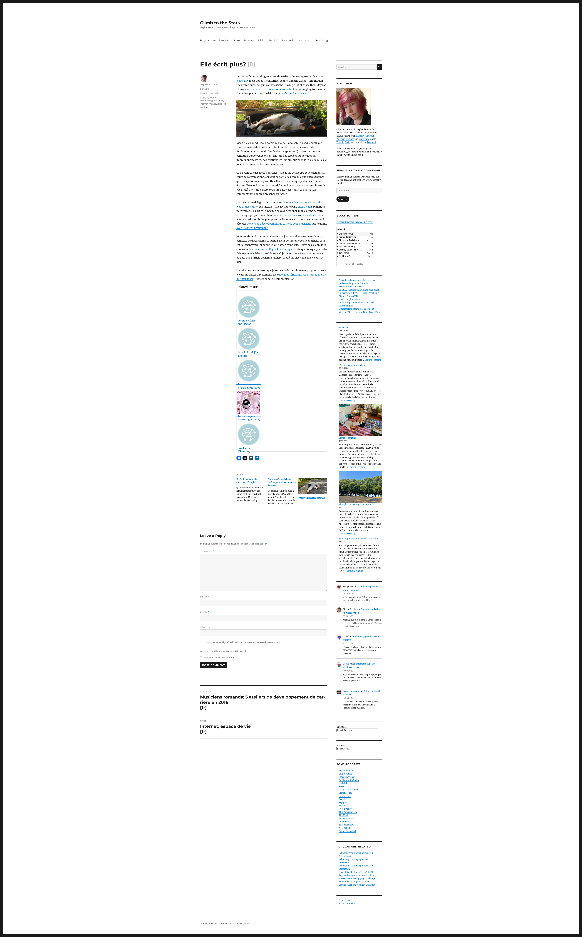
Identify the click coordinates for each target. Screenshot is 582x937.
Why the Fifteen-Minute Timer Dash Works (360, 312)
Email (204, 612)
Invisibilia (343, 783)
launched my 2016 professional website (267, 89)
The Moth (343, 815)
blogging (204, 97)
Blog (203, 40)
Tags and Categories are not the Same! (357, 875)
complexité (205, 100)
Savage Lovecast (347, 777)
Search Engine (346, 305)
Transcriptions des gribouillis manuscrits (359, 538)
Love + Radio (345, 796)
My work (214, 93)
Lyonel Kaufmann (351, 691)
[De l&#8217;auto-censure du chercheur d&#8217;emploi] (252, 491)
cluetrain (214, 97)
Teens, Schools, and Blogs (351, 286)
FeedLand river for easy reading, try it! (354, 222)
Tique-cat (343, 327)
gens (214, 100)
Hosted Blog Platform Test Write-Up (356, 872)
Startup (342, 805)
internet (204, 104)
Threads (350, 139)
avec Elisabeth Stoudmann (252, 227)
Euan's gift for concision (293, 93)
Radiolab (343, 799)
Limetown (344, 821)
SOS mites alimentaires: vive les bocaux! (358, 280)
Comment (207, 551)
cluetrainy (242, 80)
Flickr (261, 40)
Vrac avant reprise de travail (311, 498)
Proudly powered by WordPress (235, 923)
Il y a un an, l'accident (349, 299)
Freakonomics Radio (349, 780)
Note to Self (344, 828)
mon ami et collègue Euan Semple (272, 249)
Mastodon (304, 40)
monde (212, 104)
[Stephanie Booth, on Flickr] (359, 106)
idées (220, 100)
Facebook (288, 40)
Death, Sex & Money (348, 789)
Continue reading (373, 360)
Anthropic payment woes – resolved (356, 302)
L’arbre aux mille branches (352, 365)
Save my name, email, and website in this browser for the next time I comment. (242, 642)
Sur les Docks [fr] (347, 831)
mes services (291, 215)
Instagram (364, 139)
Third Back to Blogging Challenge (355, 881)
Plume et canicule (347, 438)
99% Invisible (345, 809)
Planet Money (345, 793)
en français (304, 206)
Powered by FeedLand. (355, 264)
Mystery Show (346, 770)
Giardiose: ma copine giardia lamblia (356, 309)
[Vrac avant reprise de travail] (312, 486)
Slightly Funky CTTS (348, 296)
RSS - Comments (347, 903)
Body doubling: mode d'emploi (353, 283)
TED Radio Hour (346, 825)
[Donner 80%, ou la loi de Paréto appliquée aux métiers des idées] (283, 492)
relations (221, 104)
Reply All (343, 802)
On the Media (345, 774)
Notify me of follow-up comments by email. (225, 651)
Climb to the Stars (220, 22)
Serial (341, 786)
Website (205, 627)
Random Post (221, 40)
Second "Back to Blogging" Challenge (357, 885)
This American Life (348, 812)
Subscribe (343, 199)
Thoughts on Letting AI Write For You (357, 504)
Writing (204, 107)
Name (204, 597)
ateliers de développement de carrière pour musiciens (279, 223)
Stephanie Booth (208, 84)
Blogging (204, 93)
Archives (340, 745)
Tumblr (273, 40)
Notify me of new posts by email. (220, 657)
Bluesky (249, 40)
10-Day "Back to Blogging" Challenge (357, 878)
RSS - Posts (344, 900)
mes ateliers (310, 215)
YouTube (340, 139)
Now (237, 40)
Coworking (321, 40)
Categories (341, 727)
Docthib (347, 664)
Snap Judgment (346, 818)
